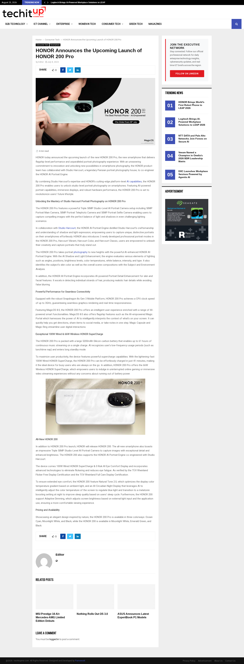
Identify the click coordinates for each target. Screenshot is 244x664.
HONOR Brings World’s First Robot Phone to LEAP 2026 (191, 105)
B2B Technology (15, 24)
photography (80, 252)
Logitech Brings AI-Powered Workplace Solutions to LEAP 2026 (191, 122)
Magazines (155, 24)
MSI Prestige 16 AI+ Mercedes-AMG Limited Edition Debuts (50, 617)
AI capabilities (134, 181)
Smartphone (55, 45)
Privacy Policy (189, 661)
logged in (54, 639)
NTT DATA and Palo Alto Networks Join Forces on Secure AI (192, 138)
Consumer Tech (111, 24)
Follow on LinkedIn (187, 73)
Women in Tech (87, 24)
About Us (218, 661)
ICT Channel (41, 24)
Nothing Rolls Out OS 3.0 (92, 613)
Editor (41, 62)
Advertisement (205, 661)
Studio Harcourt (67, 228)
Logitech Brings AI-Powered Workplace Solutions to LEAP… (79, 2)
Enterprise (63, 24)
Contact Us (230, 661)
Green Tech (136, 24)
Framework (80, 661)
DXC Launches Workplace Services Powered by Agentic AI (193, 174)
